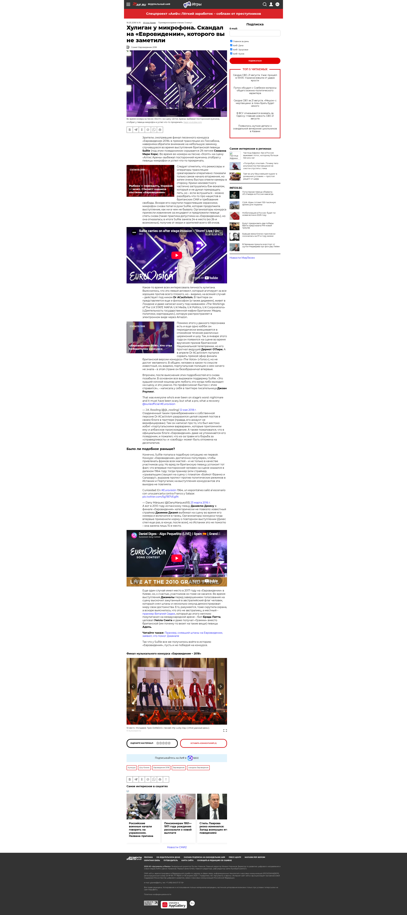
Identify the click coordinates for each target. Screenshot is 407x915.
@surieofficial (151, 404)
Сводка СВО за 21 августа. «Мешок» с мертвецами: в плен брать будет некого (255, 103)
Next (221, 686)
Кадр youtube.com (192, 122)
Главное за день (241, 41)
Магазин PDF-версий (255, 857)
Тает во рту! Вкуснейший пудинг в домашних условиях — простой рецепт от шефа (260, 176)
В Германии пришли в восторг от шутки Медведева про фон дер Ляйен (261, 245)
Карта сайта (187, 860)
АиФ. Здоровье (240, 49)
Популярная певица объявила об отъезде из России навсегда (257, 193)
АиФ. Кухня (238, 54)
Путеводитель (171, 860)
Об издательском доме (168, 857)
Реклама (148, 857)
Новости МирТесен (242, 257)
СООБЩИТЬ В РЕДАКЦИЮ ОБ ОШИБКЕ (214, 860)
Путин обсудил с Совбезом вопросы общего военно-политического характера (255, 91)
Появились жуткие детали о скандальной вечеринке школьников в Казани (255, 129)
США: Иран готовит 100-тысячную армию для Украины (259, 203)
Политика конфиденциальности (157, 894)
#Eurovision (167, 404)
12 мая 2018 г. (188, 409)
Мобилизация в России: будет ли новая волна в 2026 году (259, 214)
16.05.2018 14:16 (134, 22)
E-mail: (234, 28)
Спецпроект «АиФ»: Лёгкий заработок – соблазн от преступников (203, 14)
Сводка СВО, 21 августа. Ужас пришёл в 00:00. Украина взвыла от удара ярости (255, 78)
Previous (133, 686)
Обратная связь (152, 860)
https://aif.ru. (153, 890)
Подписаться (255, 61)
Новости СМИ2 (177, 847)
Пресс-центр (235, 857)
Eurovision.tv (135, 731)
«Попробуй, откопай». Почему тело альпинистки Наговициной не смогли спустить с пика (260, 166)
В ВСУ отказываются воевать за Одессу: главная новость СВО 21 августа (255, 116)
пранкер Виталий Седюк (158, 613)
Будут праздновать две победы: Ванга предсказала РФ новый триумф (258, 225)
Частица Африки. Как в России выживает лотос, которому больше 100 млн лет (260, 155)
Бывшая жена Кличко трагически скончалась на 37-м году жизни (258, 235)
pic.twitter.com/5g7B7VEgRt (160, 496)
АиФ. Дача (238, 45)
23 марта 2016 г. (200, 502)
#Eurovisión (168, 490)
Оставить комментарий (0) (203, 743)
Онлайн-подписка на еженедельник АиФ (204, 857)
